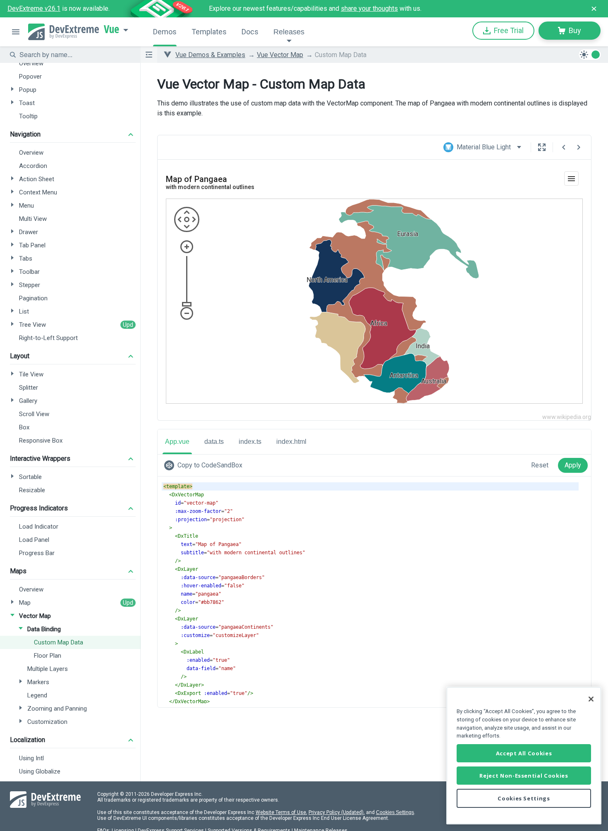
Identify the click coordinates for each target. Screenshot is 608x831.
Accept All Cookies (524, 753)
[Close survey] (594, 8)
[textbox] (74, 54)
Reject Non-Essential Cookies (523, 775)
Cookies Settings (395, 812)
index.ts (250, 441)
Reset (539, 465)
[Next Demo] (578, 147)
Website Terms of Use (281, 812)
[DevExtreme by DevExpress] (63, 32)
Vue (111, 29)
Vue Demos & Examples (210, 55)
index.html (291, 441)
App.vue (177, 441)
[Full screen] (541, 147)
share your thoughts (369, 8)
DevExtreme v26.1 (33, 8)
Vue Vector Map (280, 55)
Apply (573, 465)
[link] (205, 465)
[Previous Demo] (563, 147)
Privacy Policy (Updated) (336, 812)
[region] (523, 755)
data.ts (214, 441)
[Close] (591, 699)
